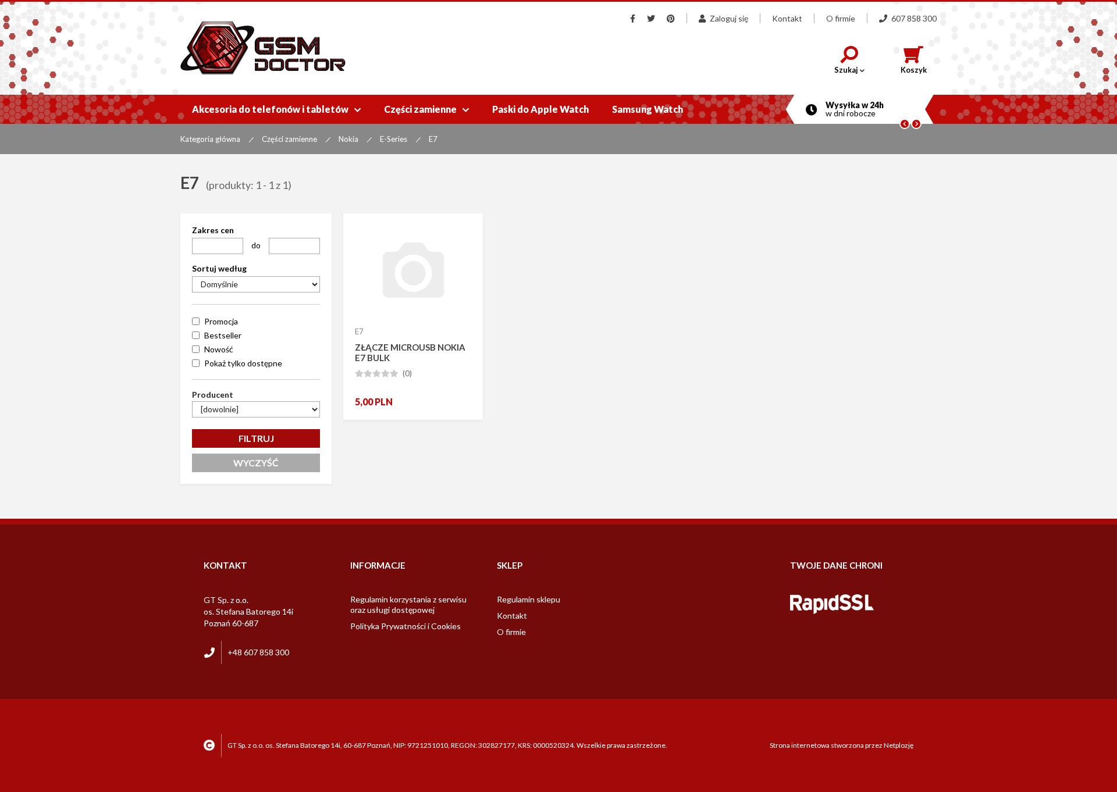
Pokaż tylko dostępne (243, 363)
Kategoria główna (210, 139)
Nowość (218, 349)
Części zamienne (426, 109)
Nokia (348, 139)
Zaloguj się (729, 18)
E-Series (393, 139)
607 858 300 (914, 18)
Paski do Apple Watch (540, 109)
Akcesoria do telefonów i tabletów (276, 109)
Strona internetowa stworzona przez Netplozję (841, 745)
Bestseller (222, 335)
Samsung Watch (647, 109)
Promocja (221, 321)
